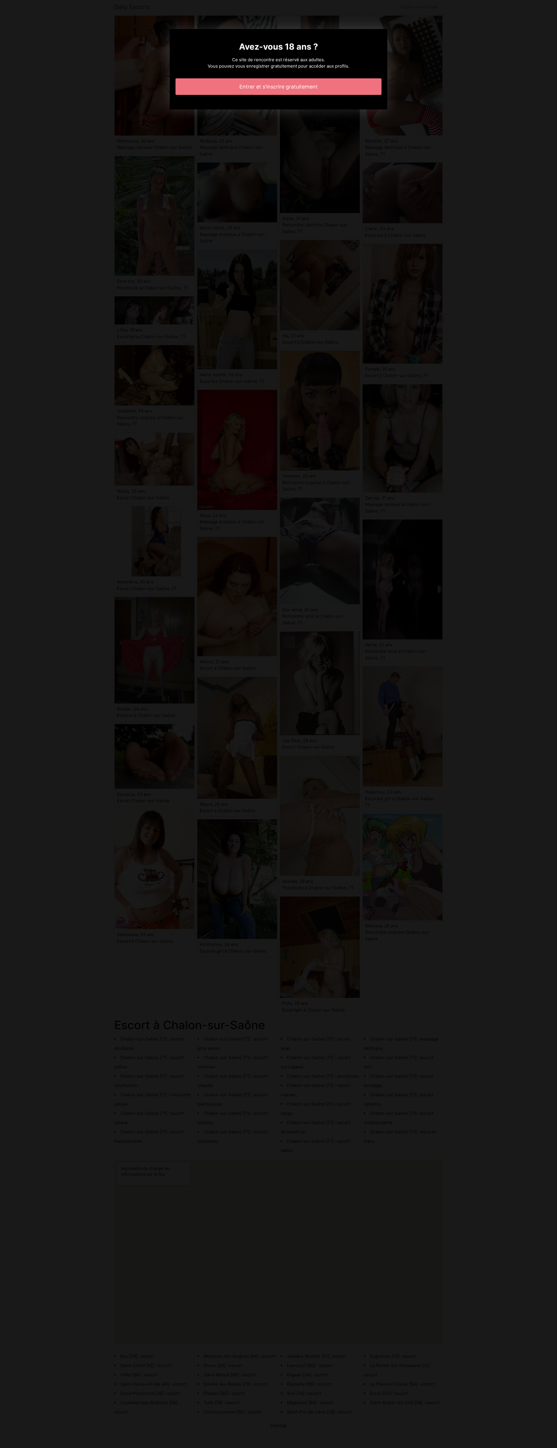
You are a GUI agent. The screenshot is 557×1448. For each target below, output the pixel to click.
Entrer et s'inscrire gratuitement (278, 87)
